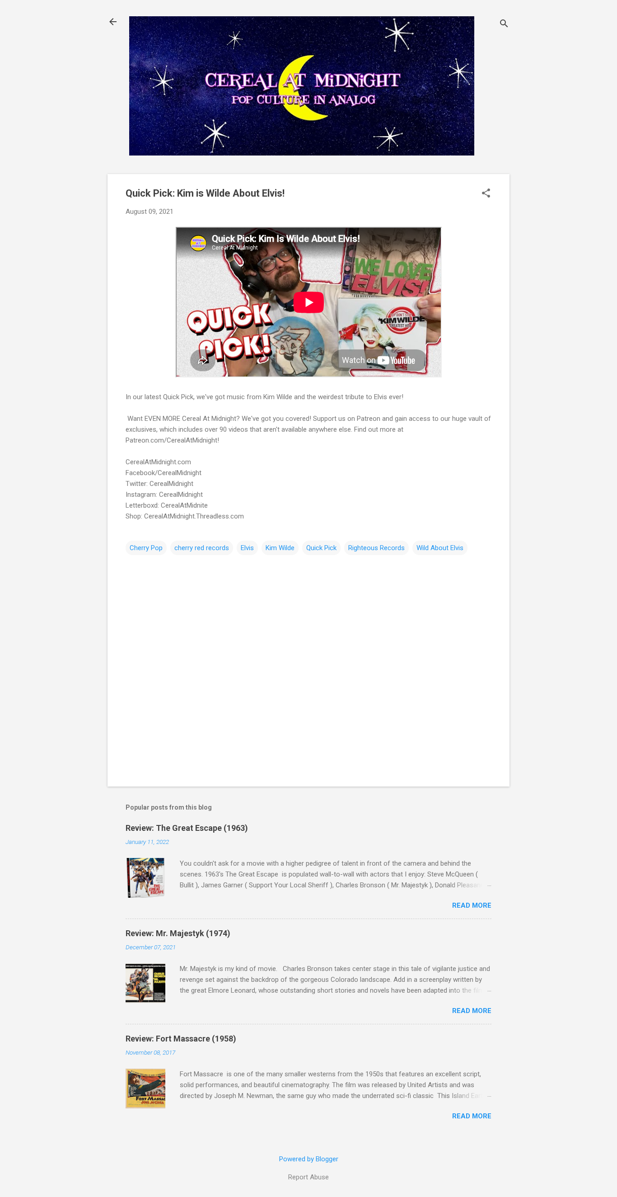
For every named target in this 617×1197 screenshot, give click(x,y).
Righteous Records (376, 548)
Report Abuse (308, 1177)
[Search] (504, 24)
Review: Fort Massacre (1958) (181, 1038)
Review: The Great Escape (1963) (187, 828)
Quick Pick (321, 548)
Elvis (247, 548)
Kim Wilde (280, 548)
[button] (486, 194)
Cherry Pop (146, 548)
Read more (471, 905)
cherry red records (201, 548)
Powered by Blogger (308, 1159)
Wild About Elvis (439, 548)
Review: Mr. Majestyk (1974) (178, 933)
